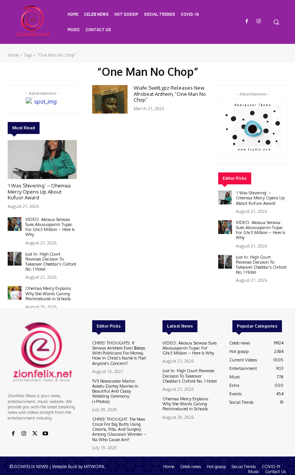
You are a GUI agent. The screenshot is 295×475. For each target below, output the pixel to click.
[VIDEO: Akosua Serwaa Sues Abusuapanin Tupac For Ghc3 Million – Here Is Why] (15, 224)
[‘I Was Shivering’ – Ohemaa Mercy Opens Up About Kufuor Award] (42, 159)
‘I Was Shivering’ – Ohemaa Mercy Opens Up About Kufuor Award (39, 191)
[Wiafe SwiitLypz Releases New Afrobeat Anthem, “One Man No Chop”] (110, 99)
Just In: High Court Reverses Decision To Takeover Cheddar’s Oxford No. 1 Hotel (50, 261)
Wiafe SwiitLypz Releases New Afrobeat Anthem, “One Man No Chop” (170, 94)
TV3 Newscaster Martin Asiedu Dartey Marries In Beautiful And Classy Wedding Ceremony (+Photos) (115, 391)
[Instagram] (259, 21)
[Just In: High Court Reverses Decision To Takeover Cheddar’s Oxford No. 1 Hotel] (15, 259)
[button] (276, 21)
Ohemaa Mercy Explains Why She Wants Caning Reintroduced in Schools (48, 293)
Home (13, 55)
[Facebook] (247, 21)
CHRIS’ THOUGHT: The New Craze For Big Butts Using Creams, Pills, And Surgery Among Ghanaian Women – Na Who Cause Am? (119, 429)
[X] (34, 433)
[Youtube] (45, 433)
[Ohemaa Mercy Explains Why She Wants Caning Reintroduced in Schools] (15, 293)
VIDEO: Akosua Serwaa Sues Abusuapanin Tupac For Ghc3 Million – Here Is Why (50, 227)
